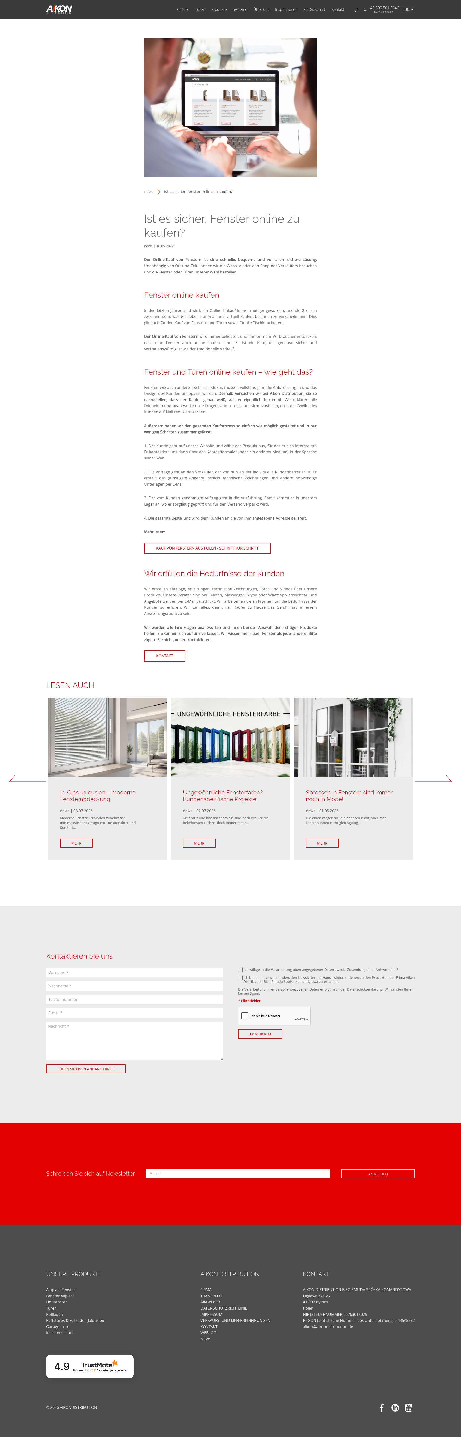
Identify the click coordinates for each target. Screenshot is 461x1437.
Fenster (182, 9)
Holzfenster (56, 1302)
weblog (208, 1332)
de (407, 9)
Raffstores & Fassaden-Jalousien (75, 1320)
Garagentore (57, 1326)
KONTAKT (209, 1326)
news (148, 191)
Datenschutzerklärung (365, 989)
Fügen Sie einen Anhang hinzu (85, 1068)
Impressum (211, 1314)
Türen (200, 9)
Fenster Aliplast (60, 1296)
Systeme (240, 9)
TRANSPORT (211, 1296)
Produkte (219, 9)
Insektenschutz (59, 1332)
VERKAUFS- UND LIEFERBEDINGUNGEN (235, 1320)
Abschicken (260, 1034)
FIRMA (206, 1289)
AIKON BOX (210, 1302)
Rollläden (54, 1314)
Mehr (76, 843)
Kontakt (337, 9)
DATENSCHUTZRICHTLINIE (223, 1308)
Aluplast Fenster (60, 1289)
